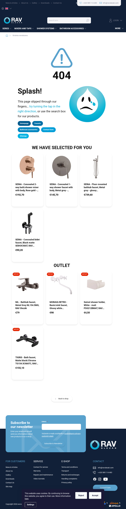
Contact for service (40, 467)
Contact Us (57, 3)
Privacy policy (66, 482)
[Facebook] (95, 479)
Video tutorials (39, 479)
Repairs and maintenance (43, 475)
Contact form (48, 130)
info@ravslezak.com (105, 468)
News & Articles (11, 3)
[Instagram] (100, 479)
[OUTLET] (27, 286)
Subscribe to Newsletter (53, 444)
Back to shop (63, 399)
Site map (9, 487)
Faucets (37, 123)
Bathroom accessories (28, 130)
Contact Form (105, 488)
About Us (24, 3)
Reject (81, 495)
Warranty (37, 471)
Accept (95, 495)
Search (87, 20)
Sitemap (23, 136)
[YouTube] (105, 479)
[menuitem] (7, 28)
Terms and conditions (69, 467)
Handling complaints (69, 479)
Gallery (34, 3)
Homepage (24, 123)
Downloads (45, 3)
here (26, 499)
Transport (65, 471)
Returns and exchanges (70, 475)
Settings (30, 504)
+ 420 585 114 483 (105, 472)
